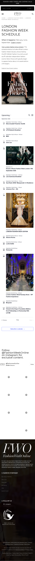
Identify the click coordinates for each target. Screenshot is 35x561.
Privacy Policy (30, 549)
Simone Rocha (10, 237)
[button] (2, 14)
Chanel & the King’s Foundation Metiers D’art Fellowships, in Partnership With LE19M (18, 311)
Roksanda (9, 250)
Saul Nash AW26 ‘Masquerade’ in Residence (19, 183)
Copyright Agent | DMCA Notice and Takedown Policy (15, 542)
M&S (7, 136)
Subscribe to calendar (16, 329)
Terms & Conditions (20, 549)
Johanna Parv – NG (12, 189)
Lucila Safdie (10, 244)
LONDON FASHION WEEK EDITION (17, 231)
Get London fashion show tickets (12, 47)
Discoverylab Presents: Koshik (15, 124)
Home (3, 18)
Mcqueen (9, 303)
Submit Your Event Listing (10, 68)
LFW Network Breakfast (13, 130)
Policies (30, 542)
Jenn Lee (9, 142)
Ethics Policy (27, 544)
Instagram (8, 504)
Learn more (16, 42)
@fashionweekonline (12, 363)
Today (17, 320)
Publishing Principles (19, 544)
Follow (32, 364)
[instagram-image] (9, 377)
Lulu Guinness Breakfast (13, 176)
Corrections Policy (9, 544)
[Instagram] (4, 504)
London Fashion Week (15, 18)
